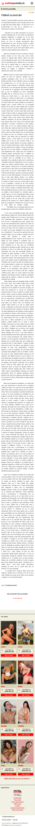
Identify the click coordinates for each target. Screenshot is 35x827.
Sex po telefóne (6, 823)
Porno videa (17, 800)
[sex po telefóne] (17, 796)
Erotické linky (17, 798)
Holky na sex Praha (17, 810)
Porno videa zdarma (18, 802)
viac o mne (9, 655)
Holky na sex (17, 804)
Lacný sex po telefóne (15, 825)
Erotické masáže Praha (17, 808)
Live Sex (17, 806)
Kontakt (15, 819)
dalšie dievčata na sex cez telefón (16, 778)
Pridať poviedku (6, 819)
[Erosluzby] (17, 792)
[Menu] (32, 3)
